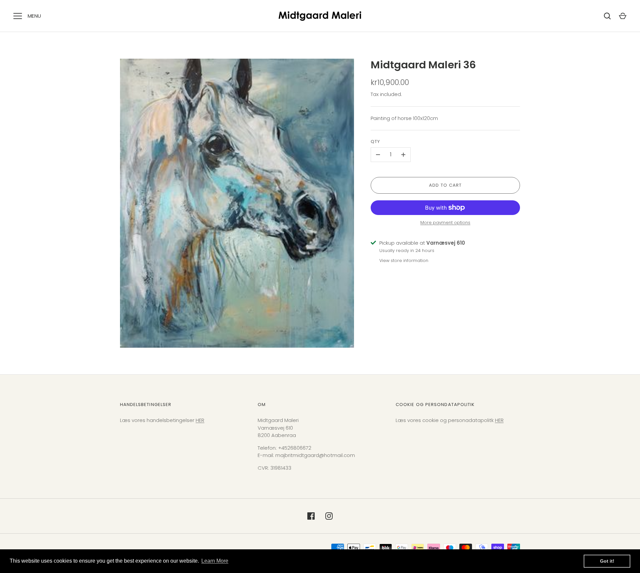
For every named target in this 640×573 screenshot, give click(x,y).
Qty (375, 141)
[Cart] (622, 16)
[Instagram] (329, 516)
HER (200, 420)
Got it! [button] (607, 561)
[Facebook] (311, 516)
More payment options (445, 222)
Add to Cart (445, 185)
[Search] (607, 16)
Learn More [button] (214, 561)
